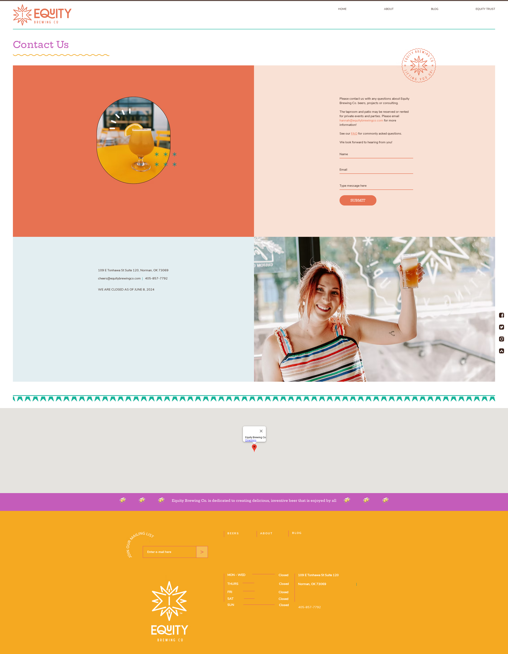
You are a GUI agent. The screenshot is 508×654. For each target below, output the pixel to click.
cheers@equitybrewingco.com (119, 278)
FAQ (354, 133)
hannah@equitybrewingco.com (361, 120)
